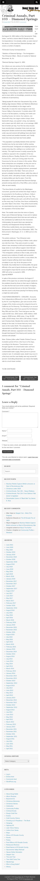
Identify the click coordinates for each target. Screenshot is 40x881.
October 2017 (10, 586)
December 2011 (11, 729)
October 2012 (10, 705)
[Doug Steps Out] (20, 8)
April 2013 (9, 695)
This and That (10, 857)
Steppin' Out (10, 854)
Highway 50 (10, 825)
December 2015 (11, 627)
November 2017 (11, 583)
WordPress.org (11, 781)
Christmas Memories (13, 801)
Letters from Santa (12, 830)
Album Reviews (11, 796)
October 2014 (10, 654)
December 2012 (11, 700)
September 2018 (11, 562)
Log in (8, 774)
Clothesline (9, 806)
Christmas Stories (12, 803)
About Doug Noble (12, 794)
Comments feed (11, 779)
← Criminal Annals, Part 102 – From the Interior (10, 378)
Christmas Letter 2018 (13, 488)
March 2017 (10, 600)
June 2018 (9, 569)
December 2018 (11, 557)
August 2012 (10, 710)
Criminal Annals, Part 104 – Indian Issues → (30, 378)
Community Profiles (12, 808)
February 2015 (11, 647)
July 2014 (9, 659)
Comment (5, 411)
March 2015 (10, 644)
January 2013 (10, 697)
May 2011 (9, 746)
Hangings (9, 823)
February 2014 (11, 671)
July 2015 (9, 637)
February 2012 (11, 724)
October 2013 (10, 680)
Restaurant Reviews (12, 845)
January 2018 (10, 579)
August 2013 (10, 685)
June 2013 (9, 690)
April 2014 (9, 666)
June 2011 (9, 744)
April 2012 (9, 719)
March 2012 (10, 722)
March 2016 (10, 620)
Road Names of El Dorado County (17, 847)
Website (4, 440)
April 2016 (9, 617)
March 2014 (10, 668)
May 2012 (9, 717)
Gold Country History (13, 818)
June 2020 (9, 547)
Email (4, 436)
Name (4, 431)
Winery (8, 866)
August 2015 (10, 634)
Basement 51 (10, 799)
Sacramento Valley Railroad (15, 849)
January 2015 (10, 649)
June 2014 (9, 661)
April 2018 (9, 574)
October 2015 (10, 632)
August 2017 (10, 591)
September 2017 (11, 588)
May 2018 (9, 571)
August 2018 (10, 564)
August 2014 (10, 656)
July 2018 (9, 566)
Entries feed (10, 776)
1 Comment (23, 22)
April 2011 (9, 748)
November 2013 (11, 678)
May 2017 (9, 598)
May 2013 (9, 693)
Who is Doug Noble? (13, 864)
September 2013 (11, 683)
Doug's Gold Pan (11, 813)
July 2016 (9, 613)
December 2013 (11, 676)
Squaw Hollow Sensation (14, 852)
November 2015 (11, 630)
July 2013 (9, 688)
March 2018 (10, 576)
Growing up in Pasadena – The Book (18, 820)
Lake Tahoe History (12, 828)
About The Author (25, 527)
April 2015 (9, 642)
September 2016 (11, 608)
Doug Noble (7, 22)
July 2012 (9, 712)
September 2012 (11, 707)
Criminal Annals (7, 13)
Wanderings (10, 862)
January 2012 (10, 726)
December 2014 (11, 651)
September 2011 (11, 736)
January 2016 (10, 625)
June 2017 (9, 596)
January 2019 (10, 554)
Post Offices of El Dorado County (17, 842)
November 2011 (11, 731)
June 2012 (9, 714)
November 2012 (11, 702)
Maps (8, 832)
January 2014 (10, 673)
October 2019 (10, 552)
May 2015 (9, 639)
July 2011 (9, 741)
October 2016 (10, 605)
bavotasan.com (28, 879)
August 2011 (10, 739)
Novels (8, 837)
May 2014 (9, 663)
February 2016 (11, 622)
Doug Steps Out (19, 877)
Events (8, 816)
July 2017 (9, 593)
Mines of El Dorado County (15, 835)
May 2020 (9, 550)
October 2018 (10, 559)
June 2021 (9, 545)
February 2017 (11, 603)
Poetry (8, 840)
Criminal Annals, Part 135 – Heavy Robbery (20, 491)
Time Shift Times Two (13, 859)
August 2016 (10, 610)
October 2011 (10, 734)
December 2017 (11, 581)
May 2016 (9, 615)
